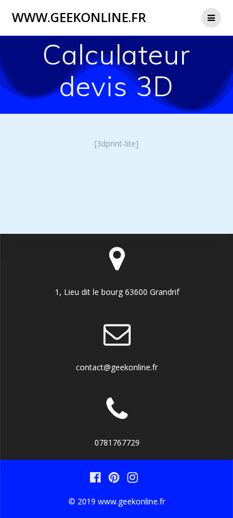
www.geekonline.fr (79, 17)
